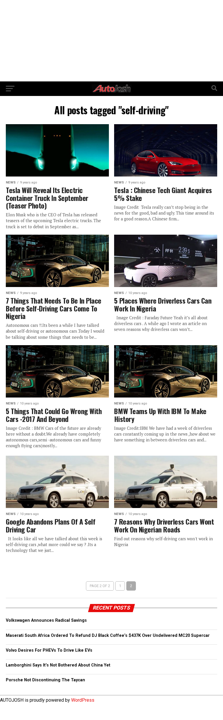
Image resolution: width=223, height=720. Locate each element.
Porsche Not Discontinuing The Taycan (45, 680)
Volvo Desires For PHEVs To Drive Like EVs (49, 650)
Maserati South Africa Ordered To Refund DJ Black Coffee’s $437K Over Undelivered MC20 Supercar (108, 635)
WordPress (82, 700)
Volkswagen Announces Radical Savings (46, 620)
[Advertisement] (111, 40)
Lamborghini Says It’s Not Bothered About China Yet (58, 665)
